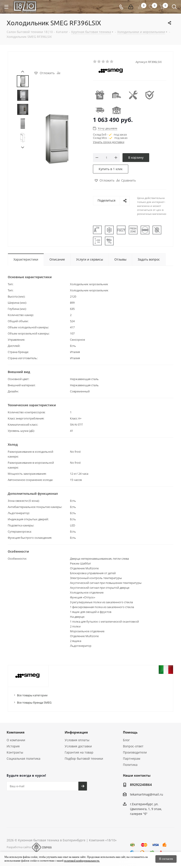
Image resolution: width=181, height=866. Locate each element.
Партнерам (131, 758)
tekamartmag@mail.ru (146, 794)
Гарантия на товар (79, 752)
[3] (103, 61)
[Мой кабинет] (130, 7)
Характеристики (25, 259)
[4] (108, 61)
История (13, 746)
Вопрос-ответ (133, 746)
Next (22, 147)
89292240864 (141, 784)
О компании (16, 740)
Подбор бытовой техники (84, 758)
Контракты (15, 752)
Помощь (130, 732)
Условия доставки (78, 746)
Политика (130, 765)
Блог (126, 740)
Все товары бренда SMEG (34, 702)
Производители (135, 752)
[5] (112, 61)
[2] (99, 61)
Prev (22, 71)
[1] (95, 61)
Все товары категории (32, 695)
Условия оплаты (77, 740)
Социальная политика (23, 758)
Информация (76, 732)
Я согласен (166, 858)
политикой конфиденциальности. (82, 860)
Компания (16, 732)
